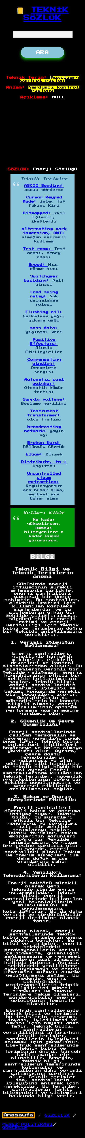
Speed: (38, 264)
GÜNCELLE (14, 1127)
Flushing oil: (44, 312)
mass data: (44, 328)
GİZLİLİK (57, 1115)
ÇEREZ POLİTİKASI (27, 1124)
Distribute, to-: (44, 462)
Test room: (38, 249)
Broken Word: (44, 442)
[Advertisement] (42, 133)
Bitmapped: (38, 213)
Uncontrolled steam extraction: (44, 477)
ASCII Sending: (44, 185)
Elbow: (35, 454)
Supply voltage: (44, 399)
